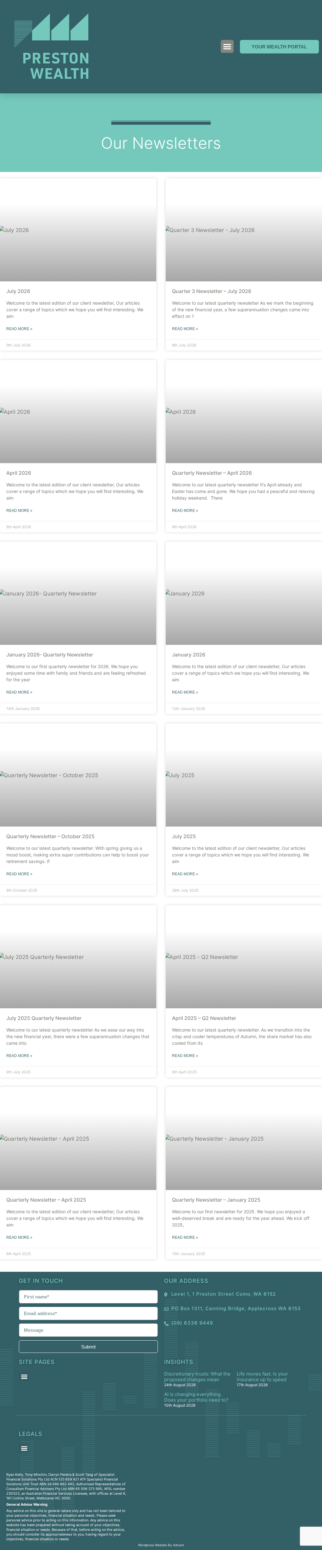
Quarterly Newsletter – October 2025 (50, 836)
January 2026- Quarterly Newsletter (49, 654)
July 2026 (18, 291)
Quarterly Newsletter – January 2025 (216, 1200)
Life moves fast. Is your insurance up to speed (262, 1376)
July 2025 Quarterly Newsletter (43, 1018)
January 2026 (188, 654)
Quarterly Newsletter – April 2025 (46, 1200)
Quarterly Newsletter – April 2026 (212, 473)
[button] (227, 46)
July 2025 (184, 836)
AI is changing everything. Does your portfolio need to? (196, 1397)
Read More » (19, 329)
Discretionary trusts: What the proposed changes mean (197, 1376)
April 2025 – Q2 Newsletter (204, 1018)
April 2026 (18, 473)
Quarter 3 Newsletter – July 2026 (211, 291)
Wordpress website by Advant (161, 1545)
